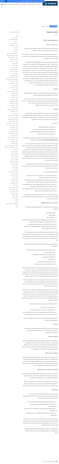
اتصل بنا (41, 1)
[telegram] (2, 1)
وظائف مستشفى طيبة (13, 189)
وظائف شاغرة (15, 113)
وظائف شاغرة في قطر (13, 125)
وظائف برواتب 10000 (14, 101)
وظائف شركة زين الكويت (13, 133)
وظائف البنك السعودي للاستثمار (12, 79)
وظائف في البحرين (14, 157)
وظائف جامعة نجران (14, 105)
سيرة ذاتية (16, 51)
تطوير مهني (15, 47)
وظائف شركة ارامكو (14, 127)
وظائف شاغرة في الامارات (13, 115)
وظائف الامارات (22, 4)
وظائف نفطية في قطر (14, 191)
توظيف (16, 49)
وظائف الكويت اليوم (14, 87)
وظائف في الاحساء (14, 153)
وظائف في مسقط (14, 175)
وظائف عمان (10, 4)
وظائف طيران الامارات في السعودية (11, 147)
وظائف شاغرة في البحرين (13, 117)
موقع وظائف (44, 461)
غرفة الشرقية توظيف (14, 59)
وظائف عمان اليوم (14, 151)
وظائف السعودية (30, 4)
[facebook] (4, 1)
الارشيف (22, 1)
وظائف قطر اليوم (14, 181)
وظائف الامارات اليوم (14, 69)
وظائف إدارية (15, 65)
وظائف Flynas (15, 195)
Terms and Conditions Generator (50, 140)
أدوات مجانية (15, 37)
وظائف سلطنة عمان (14, 111)
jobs (17, 207)
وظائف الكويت (38, 4)
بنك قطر (16, 41)
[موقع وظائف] (50, 3)
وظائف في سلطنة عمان (13, 171)
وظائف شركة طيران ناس (13, 139)
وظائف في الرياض (14, 159)
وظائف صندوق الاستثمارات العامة (11, 145)
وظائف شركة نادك (14, 141)
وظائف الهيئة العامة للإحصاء (12, 91)
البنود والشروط (36, 1)
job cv (17, 205)
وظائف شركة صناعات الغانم (12, 137)
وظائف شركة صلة (14, 135)
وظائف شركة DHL (14, 143)
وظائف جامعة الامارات (14, 103)
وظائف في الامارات (14, 155)
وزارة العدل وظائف (44, 26)
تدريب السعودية (15, 43)
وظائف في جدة (15, 167)
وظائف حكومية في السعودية (12, 109)
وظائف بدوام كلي (15, 95)
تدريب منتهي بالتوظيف (13, 45)
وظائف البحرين (4, 4)
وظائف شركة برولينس (13, 129)
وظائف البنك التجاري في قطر (12, 77)
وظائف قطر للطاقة (14, 183)
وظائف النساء (15, 89)
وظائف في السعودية (14, 161)
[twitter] (6, 1)
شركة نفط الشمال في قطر (13, 57)
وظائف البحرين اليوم (14, 75)
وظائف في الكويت (14, 163)
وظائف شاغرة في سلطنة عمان (12, 123)
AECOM (16, 201)
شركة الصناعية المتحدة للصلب (12, 53)
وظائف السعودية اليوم (13, 83)
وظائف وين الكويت (14, 193)
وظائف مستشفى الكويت (13, 187)
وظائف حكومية (15, 107)
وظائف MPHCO (15, 197)
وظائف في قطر (15, 173)
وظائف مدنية (15, 185)
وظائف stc (16, 199)
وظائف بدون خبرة (14, 97)
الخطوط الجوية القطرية (13, 39)
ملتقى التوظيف (15, 63)
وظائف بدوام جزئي (14, 93)
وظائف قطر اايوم (14, 179)
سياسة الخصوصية (29, 1)
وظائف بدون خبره (14, 99)
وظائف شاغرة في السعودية (12, 119)
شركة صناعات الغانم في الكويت (12, 55)
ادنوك (17, 35)
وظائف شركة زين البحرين (13, 131)
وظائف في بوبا (15, 165)
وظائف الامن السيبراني (13, 71)
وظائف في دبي (15, 169)
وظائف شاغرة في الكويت (13, 121)
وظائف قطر (16, 4)
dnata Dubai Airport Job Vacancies (11, 203)
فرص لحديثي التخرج (14, 61)
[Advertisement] (47, 16)
